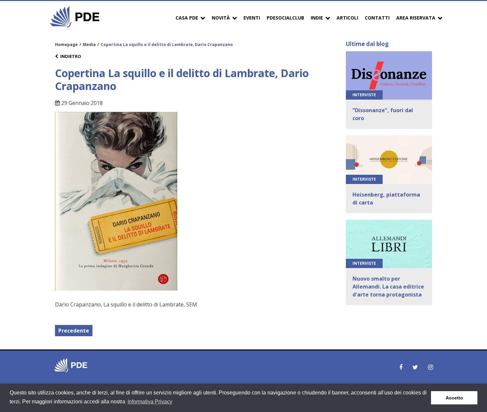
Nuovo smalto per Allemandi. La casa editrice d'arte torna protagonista (388, 286)
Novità (221, 18)
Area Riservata (415, 18)
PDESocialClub (285, 18)
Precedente (73, 330)
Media (89, 44)
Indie (317, 18)
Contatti (377, 18)
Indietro (70, 56)
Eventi (252, 18)
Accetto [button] (454, 397)
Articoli (347, 18)
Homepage (66, 44)
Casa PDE (187, 18)
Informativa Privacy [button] (150, 401)
